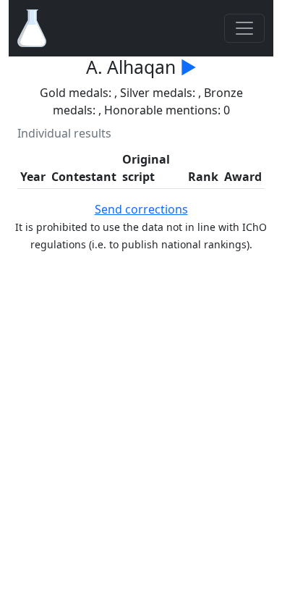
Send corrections (141, 209)
